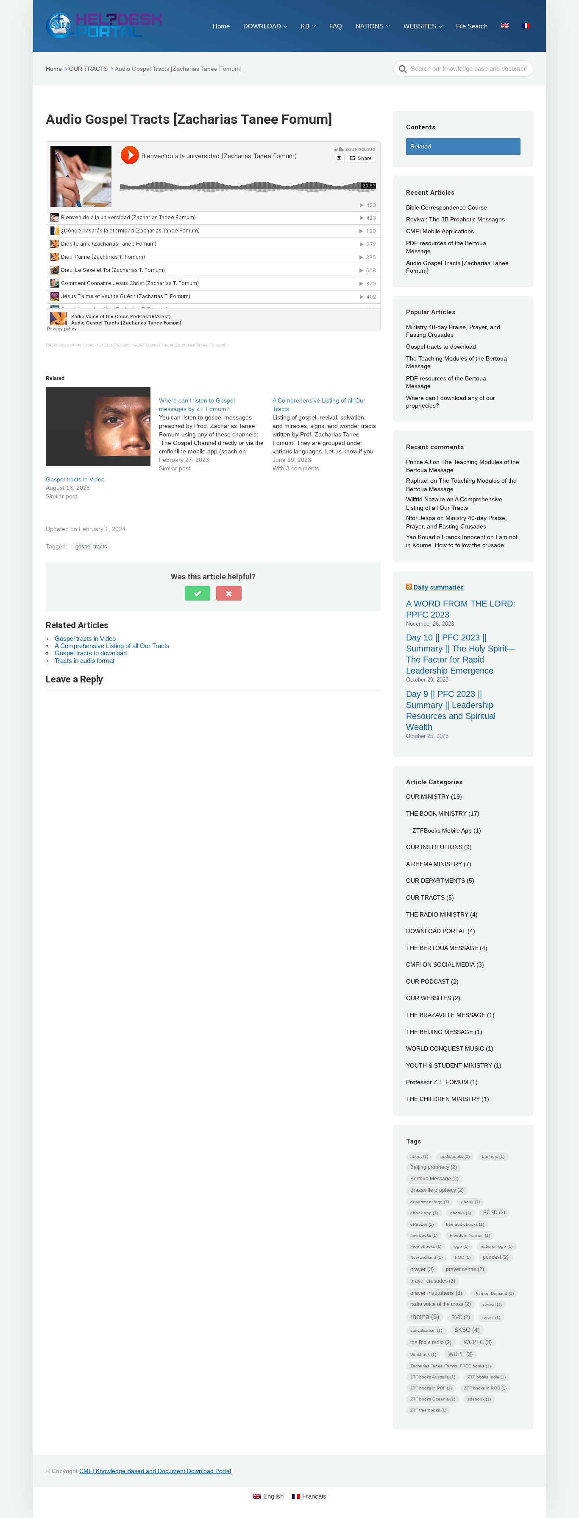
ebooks (460, 1212)
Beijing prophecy (433, 1167)
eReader (422, 1224)
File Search (471, 26)
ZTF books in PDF (431, 1388)
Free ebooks (425, 1246)
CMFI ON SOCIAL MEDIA (440, 964)
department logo (429, 1201)
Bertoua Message (434, 1179)
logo (461, 1246)
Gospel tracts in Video (75, 479)
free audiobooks (465, 1224)
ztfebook (479, 1399)
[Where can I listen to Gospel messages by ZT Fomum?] (215, 429)
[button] (197, 593)
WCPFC (478, 1342)
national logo (496, 1246)
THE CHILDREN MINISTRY (443, 1099)
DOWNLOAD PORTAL (436, 931)
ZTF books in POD (485, 1388)
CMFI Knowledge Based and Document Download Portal (155, 1471)
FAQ (335, 26)
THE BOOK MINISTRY (436, 813)
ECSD (494, 1213)
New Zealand (426, 1257)
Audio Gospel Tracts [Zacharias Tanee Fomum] (179, 345)
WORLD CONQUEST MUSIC (445, 1048)
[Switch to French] (526, 26)
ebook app (424, 1212)
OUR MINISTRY (427, 796)
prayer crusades (432, 1281)
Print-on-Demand (494, 1293)
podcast (496, 1257)
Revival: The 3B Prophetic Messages (455, 219)
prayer (422, 1269)
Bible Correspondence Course (446, 207)
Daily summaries (439, 587)
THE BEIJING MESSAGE (439, 1032)
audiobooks (455, 1156)
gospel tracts (91, 546)
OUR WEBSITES (428, 998)
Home (221, 26)
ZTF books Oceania (432, 1399)
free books (423, 1235)
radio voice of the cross (440, 1304)
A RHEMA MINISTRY (434, 864)
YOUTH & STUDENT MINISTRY (449, 1065)
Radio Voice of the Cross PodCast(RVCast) (88, 345)
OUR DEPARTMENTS (435, 880)
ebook (470, 1201)
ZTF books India (487, 1377)
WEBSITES (420, 26)
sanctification (426, 1330)
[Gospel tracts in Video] (98, 426)
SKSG (467, 1329)
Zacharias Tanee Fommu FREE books (450, 1366)
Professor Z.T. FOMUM (437, 1082)
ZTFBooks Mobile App (442, 830)
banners (493, 1156)
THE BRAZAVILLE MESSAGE (445, 1015)
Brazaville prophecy (437, 1190)
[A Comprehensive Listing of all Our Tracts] (329, 429)
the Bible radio (430, 1342)
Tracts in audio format (84, 660)
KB (305, 26)
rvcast (491, 1317)
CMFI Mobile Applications (440, 231)
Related (420, 146)
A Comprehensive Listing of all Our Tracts (112, 645)
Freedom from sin (470, 1235)
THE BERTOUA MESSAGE (442, 948)
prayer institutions (436, 1293)
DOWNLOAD (262, 26)
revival (492, 1304)
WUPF (460, 1354)
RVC (460, 1317)
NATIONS (370, 26)
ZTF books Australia (432, 1377)
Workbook (423, 1354)
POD (462, 1257)
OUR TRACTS (425, 897)
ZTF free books (428, 1410)
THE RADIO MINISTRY (437, 914)
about (419, 1156)
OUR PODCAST (427, 981)
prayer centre (465, 1269)
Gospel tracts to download (91, 653)
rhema (424, 1316)
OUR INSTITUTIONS (434, 847)
